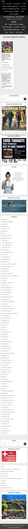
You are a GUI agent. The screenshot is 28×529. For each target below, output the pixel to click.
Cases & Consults (6, 245)
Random (9, 73)
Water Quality (5, 430)
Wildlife (4, 433)
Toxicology (4, 407)
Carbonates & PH (6, 238)
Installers (4, 304)
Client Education (6, 252)
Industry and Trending (7, 301)
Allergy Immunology (6, 221)
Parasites (4, 351)
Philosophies (5, 358)
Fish (3, 280)
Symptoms (4, 393)
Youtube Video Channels (14, 14)
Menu (4, 1)
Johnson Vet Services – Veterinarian (11, 11)
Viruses (3, 428)
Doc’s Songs (9, 3)
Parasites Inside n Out (7, 353)
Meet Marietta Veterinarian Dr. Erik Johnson (10, 8)
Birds (3, 233)
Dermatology (5, 259)
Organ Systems (5, 348)
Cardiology (4, 240)
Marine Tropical (5, 318)
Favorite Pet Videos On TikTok (9, 276)
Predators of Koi (6, 372)
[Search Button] (26, 1)
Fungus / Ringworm (6, 287)
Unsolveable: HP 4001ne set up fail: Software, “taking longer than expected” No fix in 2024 (6, 57)
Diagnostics (4, 261)
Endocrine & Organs (6, 273)
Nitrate (3, 327)
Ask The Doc (5, 73)
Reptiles (4, 384)
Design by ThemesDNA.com (14, 527)
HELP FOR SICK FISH (17, 3)
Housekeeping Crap (6, 297)
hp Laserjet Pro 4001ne (6, 77)
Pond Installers (5, 369)
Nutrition (4, 334)
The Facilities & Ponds (7, 400)
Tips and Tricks (5, 405)
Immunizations (5, 299)
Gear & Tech (5, 294)
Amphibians (4, 226)
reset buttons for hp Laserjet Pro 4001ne (6, 81)
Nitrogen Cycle (5, 332)
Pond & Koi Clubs (6, 367)
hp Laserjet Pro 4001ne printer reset (6, 78)
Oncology (4, 344)
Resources (4, 386)
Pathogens (4, 355)
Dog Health (4, 268)
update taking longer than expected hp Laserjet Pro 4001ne (7, 86)
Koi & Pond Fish (5, 311)
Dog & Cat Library (6, 266)
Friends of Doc (5, 285)
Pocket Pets (4, 365)
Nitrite (3, 330)
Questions (4, 374)
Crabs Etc (4, 254)
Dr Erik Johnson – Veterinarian (14, 17)
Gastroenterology (6, 292)
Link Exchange (5, 315)
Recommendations (6, 381)
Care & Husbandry (6, 243)
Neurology (4, 325)
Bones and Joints (6, 236)
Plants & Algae (5, 362)
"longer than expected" (7, 74)
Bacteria (4, 231)
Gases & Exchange (6, 290)
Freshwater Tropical (6, 283)
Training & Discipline (7, 412)
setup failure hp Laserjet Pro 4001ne (7, 84)
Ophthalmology (5, 346)
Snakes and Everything (7, 391)
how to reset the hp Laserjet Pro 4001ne (6, 76)
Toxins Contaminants (7, 409)
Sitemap (22, 11)
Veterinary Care (5, 426)
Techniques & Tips (6, 398)
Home (3, 3)
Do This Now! (23, 6)
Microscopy (4, 323)
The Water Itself (6, 402)
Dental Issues (5, 257)
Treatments (4, 414)
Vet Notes (4, 421)
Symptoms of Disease (7, 395)
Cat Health (4, 250)
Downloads (4, 271)
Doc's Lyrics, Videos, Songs (8, 264)
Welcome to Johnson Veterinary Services (10, 6)
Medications (4, 320)
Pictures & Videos (6, 360)
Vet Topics (4, 423)
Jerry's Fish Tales (6, 306)
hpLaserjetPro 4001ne (6, 79)
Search (24, 3)
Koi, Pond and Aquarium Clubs (9, 313)
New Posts (24, 8)
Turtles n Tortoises (6, 419)
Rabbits (3, 376)
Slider (3, 388)
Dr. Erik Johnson (5, 62)
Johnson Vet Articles (7, 308)
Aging (3, 219)
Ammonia (4, 224)
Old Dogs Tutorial (6, 341)
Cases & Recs (5, 247)
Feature (3, 278)
